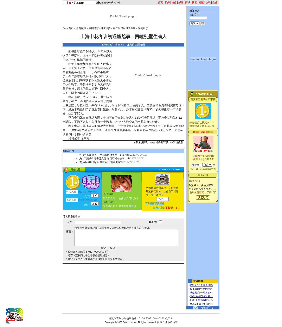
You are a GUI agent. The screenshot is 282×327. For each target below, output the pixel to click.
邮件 (180, 2)
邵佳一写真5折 (203, 292)
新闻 (167, 2)
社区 (201, 2)
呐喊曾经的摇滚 (204, 289)
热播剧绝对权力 (204, 296)
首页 (160, 2)
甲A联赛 (105, 28)
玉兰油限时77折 (204, 300)
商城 (187, 2)
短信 (174, 2)
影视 (192, 285)
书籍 (192, 292)
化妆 (192, 300)
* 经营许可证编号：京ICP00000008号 (87, 251)
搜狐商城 (198, 280)
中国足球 (94, 28)
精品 (192, 303)
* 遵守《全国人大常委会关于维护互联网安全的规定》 (95, 259)
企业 (214, 2)
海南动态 (143, 28)
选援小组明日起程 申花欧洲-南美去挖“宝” (101, 162)
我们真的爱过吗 (204, 285)
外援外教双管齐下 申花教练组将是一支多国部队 (105, 154)
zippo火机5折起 (204, 303)
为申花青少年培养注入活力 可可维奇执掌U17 (104, 158)
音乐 (192, 289)
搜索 (194, 2)
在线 (208, 2)
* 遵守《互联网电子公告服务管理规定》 (88, 255)
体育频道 (81, 28)
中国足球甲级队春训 (124, 28)
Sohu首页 (68, 28)
